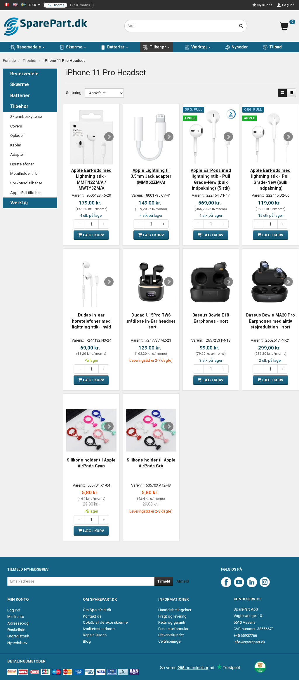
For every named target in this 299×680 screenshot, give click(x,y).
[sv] (23, 4)
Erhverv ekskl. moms (68, 5)
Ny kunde (264, 5)
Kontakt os (92, 616)
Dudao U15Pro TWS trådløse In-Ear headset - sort (151, 321)
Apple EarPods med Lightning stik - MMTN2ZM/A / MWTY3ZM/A (91, 179)
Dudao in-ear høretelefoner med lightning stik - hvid (91, 321)
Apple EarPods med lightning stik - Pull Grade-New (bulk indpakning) (270, 179)
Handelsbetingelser (174, 610)
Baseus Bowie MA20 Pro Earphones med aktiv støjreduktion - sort (270, 321)
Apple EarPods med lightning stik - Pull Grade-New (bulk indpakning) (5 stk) (211, 179)
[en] (15, 4)
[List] (291, 92)
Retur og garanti (171, 622)
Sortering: (74, 92)
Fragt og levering (172, 616)
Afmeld (182, 581)
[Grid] (282, 92)
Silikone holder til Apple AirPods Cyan (91, 463)
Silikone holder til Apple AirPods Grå (151, 463)
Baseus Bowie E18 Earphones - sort (210, 318)
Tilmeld (163, 581)
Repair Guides (95, 635)
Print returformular (173, 629)
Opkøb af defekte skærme (105, 622)
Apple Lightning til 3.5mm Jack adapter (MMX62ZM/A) (151, 176)
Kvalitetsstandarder (99, 629)
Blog (87, 641)
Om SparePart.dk (97, 610)
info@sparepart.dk (249, 642)
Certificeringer (170, 641)
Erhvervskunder (171, 635)
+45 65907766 (245, 635)
